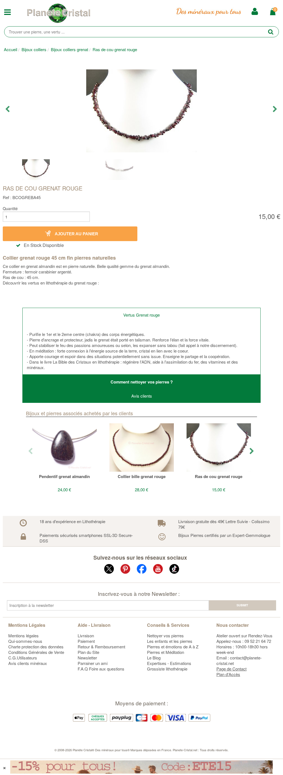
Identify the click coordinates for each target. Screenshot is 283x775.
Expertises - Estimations (169, 663)
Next (275, 109)
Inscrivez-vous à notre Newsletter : (139, 593)
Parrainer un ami (93, 663)
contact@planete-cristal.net (239, 660)
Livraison (86, 635)
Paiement (86, 641)
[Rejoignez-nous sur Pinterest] (125, 570)
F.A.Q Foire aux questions (101, 669)
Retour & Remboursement (101, 646)
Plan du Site (88, 652)
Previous (8, 109)
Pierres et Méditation (165, 652)
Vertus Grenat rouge (141, 315)
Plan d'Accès (228, 674)
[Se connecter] (254, 11)
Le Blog (154, 658)
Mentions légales (23, 635)
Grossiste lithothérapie (167, 669)
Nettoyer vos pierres (165, 635)
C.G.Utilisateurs (22, 658)
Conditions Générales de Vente (36, 652)
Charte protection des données (36, 646)
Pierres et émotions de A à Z (172, 646)
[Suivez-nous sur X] (109, 570)
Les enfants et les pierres (169, 641)
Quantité (10, 208)
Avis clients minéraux (27, 663)
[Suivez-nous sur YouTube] (158, 570)
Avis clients (141, 396)
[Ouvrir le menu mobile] (11, 13)
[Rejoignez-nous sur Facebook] (141, 570)
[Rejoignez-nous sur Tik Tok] (174, 570)
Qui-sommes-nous (25, 641)
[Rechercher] (271, 31)
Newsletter (87, 658)
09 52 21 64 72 (258, 641)
